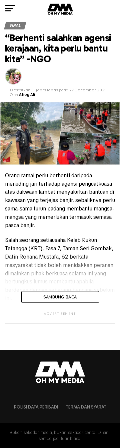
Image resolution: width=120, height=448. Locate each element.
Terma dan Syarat (86, 407)
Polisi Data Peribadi (36, 407)
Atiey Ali (27, 94)
